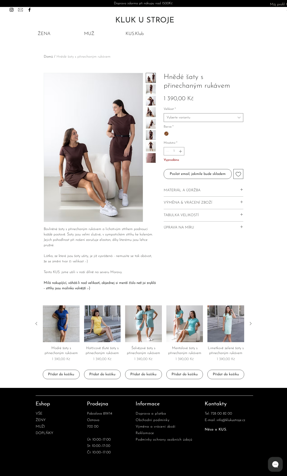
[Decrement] (167, 151)
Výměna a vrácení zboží (156, 426)
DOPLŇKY (44, 433)
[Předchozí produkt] (36, 323)
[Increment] (181, 151)
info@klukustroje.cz (231, 420)
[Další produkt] (250, 323)
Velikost (170, 109)
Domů (48, 57)
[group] (143, 342)
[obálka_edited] (20, 9)
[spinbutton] (174, 151)
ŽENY (41, 420)
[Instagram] (11, 9)
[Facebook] (29, 9)
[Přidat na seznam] (238, 174)
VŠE (39, 413)
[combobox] (203, 117)
